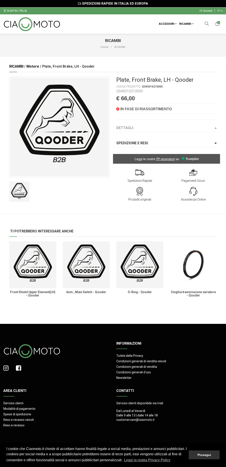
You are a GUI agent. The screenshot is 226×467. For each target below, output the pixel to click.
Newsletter (124, 378)
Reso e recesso (13, 425)
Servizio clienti (13, 403)
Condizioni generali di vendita (136, 366)
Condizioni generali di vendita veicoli (141, 361)
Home (104, 47)
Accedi (207, 10)
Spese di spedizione (17, 414)
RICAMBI (185, 23)
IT (219, 10)
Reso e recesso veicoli (18, 419)
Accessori (167, 23)
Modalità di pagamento (19, 408)
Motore (32, 66)
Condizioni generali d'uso (133, 372)
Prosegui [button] (204, 455)
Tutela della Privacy (129, 355)
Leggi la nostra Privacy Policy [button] (147, 460)
